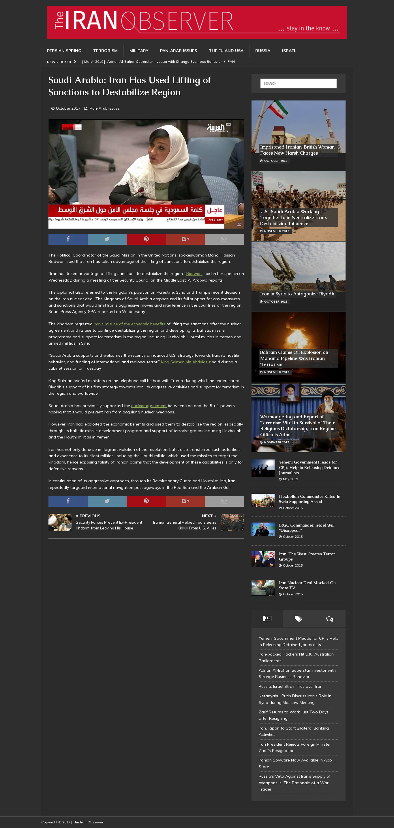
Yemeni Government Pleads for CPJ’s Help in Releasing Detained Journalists (310, 467)
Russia (262, 50)
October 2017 (68, 108)
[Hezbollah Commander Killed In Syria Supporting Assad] (263, 500)
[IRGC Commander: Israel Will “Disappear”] (263, 529)
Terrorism (105, 50)
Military (139, 50)
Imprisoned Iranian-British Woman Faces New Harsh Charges (297, 150)
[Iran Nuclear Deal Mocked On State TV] (263, 588)
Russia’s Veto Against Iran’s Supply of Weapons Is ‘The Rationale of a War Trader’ (295, 783)
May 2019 (290, 479)
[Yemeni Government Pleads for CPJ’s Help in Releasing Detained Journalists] (263, 468)
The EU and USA (226, 50)
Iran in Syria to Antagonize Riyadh (297, 294)
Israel (289, 50)
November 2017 (276, 231)
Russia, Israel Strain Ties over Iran (290, 686)
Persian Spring (64, 50)
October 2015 (275, 301)
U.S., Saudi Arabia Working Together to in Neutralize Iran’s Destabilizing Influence (293, 217)
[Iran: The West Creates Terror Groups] (263, 559)
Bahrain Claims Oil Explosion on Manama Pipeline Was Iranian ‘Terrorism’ (294, 358)
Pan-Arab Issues (178, 50)
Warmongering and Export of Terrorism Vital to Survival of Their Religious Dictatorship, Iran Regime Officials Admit (298, 426)
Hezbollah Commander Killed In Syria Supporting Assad (309, 499)
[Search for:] (298, 83)
